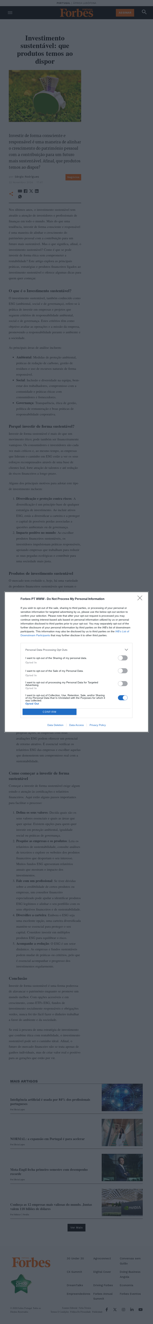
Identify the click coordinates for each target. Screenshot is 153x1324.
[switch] (123, 657)
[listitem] (76, 650)
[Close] (141, 599)
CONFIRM (50, 712)
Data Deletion (55, 725)
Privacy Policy (98, 725)
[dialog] (76, 662)
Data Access (76, 725)
